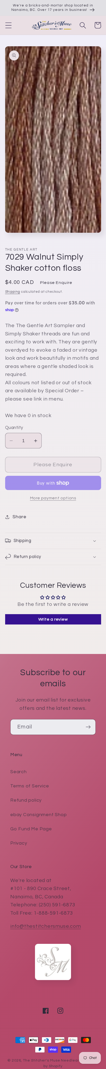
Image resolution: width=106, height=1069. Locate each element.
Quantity (14, 427)
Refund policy (26, 800)
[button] (8, 25)
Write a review (53, 619)
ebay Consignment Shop (38, 814)
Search (18, 771)
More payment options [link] (53, 498)
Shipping (12, 291)
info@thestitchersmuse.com (45, 926)
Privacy (18, 843)
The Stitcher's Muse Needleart (52, 1060)
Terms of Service (29, 786)
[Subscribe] (88, 727)
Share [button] (19, 516)
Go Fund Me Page (31, 828)
